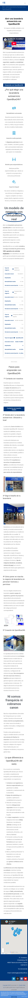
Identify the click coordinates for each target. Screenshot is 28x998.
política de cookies (13, 994)
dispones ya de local (12, 142)
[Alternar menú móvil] (25, 3)
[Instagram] (17, 979)
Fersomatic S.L (14, 985)
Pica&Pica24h (8, 987)
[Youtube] (25, 979)
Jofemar (8, 824)
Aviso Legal (16, 987)
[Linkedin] (13, 979)
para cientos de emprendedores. (13, 472)
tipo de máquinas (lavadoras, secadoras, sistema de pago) (13, 563)
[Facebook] (21, 979)
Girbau (21, 820)
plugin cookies (24, 996)
